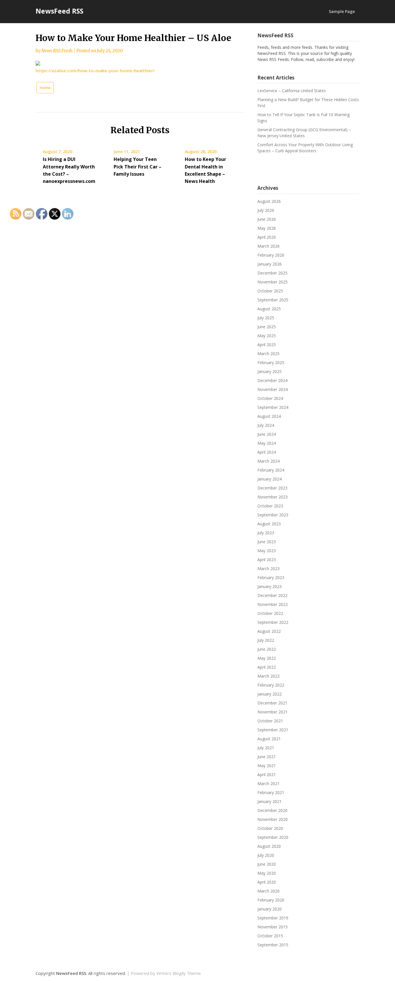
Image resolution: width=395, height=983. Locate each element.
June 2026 (266, 219)
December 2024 (272, 380)
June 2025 (266, 326)
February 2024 (270, 470)
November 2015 (272, 927)
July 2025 (265, 317)
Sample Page (342, 11)
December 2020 (272, 810)
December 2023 (272, 488)
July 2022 (265, 640)
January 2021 (269, 801)
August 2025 (269, 308)
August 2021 (269, 738)
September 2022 (272, 622)
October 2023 (270, 506)
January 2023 (269, 586)
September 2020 (272, 837)
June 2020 (266, 864)
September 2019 (272, 918)
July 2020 (265, 855)
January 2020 (269, 909)
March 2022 (268, 676)
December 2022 (272, 595)
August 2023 (269, 523)
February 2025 (270, 362)
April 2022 (266, 667)
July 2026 (265, 210)
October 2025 (270, 291)
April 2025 (266, 344)
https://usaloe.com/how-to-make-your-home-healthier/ (95, 70)
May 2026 (266, 228)
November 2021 (272, 712)
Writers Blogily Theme (178, 973)
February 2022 (270, 685)
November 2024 (272, 389)
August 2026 (269, 201)
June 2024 (266, 434)
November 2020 (272, 819)
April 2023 (266, 559)
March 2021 (268, 783)
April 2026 (266, 237)
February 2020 (270, 900)
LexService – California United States (291, 90)
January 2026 (269, 264)
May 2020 (266, 873)
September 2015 (272, 944)
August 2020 (269, 846)
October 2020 (270, 828)
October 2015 (270, 936)
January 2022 (269, 694)
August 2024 (269, 416)
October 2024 (270, 398)
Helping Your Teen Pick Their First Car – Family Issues (137, 166)
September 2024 (272, 407)
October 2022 (270, 613)
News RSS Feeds (57, 50)
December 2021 (272, 703)
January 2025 (269, 371)
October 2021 (270, 721)
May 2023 (266, 550)
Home (45, 87)
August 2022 (269, 631)
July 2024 (265, 425)
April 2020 (266, 882)
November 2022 (272, 604)
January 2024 (269, 479)
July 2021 (265, 747)
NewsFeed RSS (59, 11)
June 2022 (266, 649)
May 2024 (266, 443)
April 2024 (266, 452)
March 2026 (268, 246)
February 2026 (270, 255)
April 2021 (266, 774)
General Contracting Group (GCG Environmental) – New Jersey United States (304, 132)
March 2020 (268, 891)
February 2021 (270, 792)
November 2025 (272, 282)
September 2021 (272, 729)
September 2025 (272, 300)
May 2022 (266, 658)
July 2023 (265, 532)
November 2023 (272, 497)
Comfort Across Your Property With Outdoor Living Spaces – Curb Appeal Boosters (305, 147)
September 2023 (272, 515)
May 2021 (266, 765)
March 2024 (268, 461)
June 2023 (266, 541)
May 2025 (266, 335)
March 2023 (268, 568)
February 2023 (270, 577)
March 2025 (268, 353)
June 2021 (266, 756)
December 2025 (272, 273)
